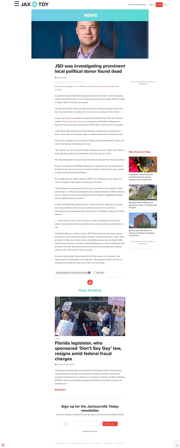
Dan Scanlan (62, 77)
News (90, 15)
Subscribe (110, 423)
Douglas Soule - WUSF (65, 364)
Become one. (143, 84)
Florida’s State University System (75, 121)
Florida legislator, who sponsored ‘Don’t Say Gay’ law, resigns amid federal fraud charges (88, 350)
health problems (92, 112)
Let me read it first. (90, 431)
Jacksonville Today (61, 443)
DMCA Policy (120, 443)
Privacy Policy (108, 443)
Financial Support (95, 443)
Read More (60, 389)
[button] (165, 4)
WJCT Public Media (80, 443)
